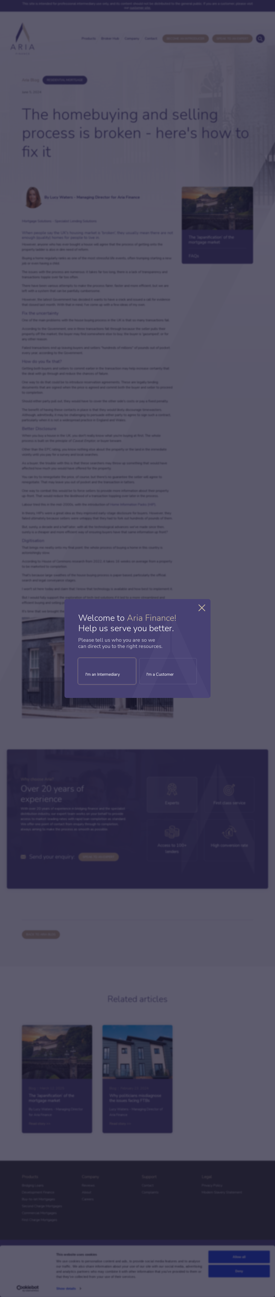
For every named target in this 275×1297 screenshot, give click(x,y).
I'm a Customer (160, 674)
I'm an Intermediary (102, 674)
